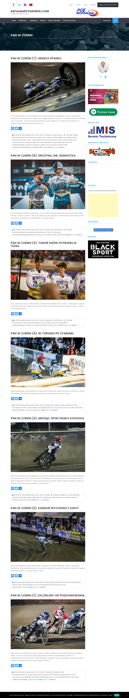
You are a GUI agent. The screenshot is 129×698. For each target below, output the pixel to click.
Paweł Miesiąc (53, 497)
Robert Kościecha (48, 325)
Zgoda (117, 695)
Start (14, 20)
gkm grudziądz (25, 497)
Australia (16, 323)
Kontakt (93, 5)
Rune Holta (44, 147)
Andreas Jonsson (67, 495)
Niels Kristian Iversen (36, 677)
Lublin (34, 497)
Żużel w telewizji (54, 20)
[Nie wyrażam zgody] (127, 695)
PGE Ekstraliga (57, 135)
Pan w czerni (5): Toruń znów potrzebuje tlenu (43, 244)
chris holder (52, 137)
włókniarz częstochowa (29, 679)
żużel (65, 235)
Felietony (22, 20)
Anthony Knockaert (68, 582)
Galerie (42, 20)
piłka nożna (36, 235)
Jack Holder (45, 323)
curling (31, 232)
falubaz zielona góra (36, 675)
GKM (29, 323)
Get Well (23, 323)
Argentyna (16, 232)
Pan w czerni (44, 135)
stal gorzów (47, 235)
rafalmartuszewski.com (30, 11)
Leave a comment (57, 147)
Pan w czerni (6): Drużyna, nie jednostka (43, 156)
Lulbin (20, 325)
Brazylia (24, 232)
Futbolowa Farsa (69, 20)
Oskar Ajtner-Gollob (42, 145)
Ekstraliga (39, 232)
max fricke (50, 585)
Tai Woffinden (60, 677)
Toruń (58, 325)
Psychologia (25, 587)
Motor (25, 325)
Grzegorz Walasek (44, 140)
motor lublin (42, 497)
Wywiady (33, 20)
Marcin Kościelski (40, 142)
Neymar (29, 235)
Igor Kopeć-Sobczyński (62, 140)
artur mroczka (40, 137)
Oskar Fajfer (57, 145)
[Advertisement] (103, 205)
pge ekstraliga (35, 325)
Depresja (31, 585)
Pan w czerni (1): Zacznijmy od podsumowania (48, 595)
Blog (71, 5)
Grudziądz (35, 323)
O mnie (78, 5)
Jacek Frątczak (44, 408)
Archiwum (26, 135)
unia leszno (57, 235)
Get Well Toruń (30, 140)
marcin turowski (54, 142)
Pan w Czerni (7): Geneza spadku (36, 58)
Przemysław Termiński (30, 147)
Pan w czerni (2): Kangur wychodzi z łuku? (45, 508)
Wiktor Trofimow (26, 500)
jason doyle (56, 323)
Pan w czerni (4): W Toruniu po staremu (42, 333)
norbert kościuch (25, 145)
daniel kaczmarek (64, 137)
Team (85, 5)
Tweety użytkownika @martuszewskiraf (102, 190)
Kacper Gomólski (25, 142)
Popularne (107, 20)
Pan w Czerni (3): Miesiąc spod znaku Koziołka (47, 418)
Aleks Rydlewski (27, 137)
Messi (23, 235)
